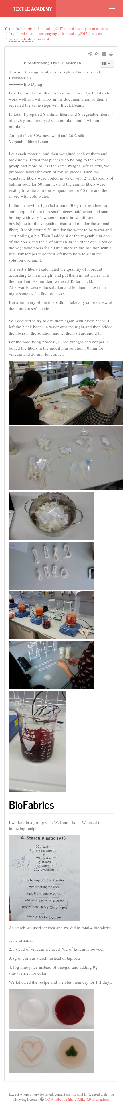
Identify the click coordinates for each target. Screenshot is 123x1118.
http (12, 33)
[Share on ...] (89, 53)
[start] (30, 28)
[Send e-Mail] (103, 53)
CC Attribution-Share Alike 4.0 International (77, 1099)
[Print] (111, 53)
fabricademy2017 (50, 28)
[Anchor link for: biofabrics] (59, 804)
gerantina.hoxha (96, 28)
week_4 (43, 38)
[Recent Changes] (96, 53)
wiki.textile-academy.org (38, 33)
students (74, 28)
